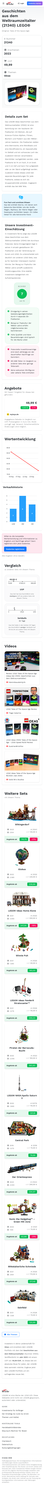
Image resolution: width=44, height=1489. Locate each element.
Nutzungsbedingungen (11, 1448)
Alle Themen (12, 1334)
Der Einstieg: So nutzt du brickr (15, 1414)
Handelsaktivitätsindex (11, 1427)
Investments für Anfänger (12, 1410)
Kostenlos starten (34, 3)
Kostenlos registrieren (15, 549)
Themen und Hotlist (10, 1417)
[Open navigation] (3, 3)
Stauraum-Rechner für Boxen (14, 1431)
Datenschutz (7, 1444)
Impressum (6, 1441)
